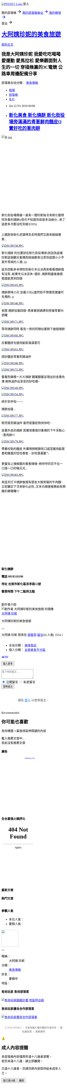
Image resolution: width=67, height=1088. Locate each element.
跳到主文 (7, 44)
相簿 (12, 90)
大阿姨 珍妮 (9, 613)
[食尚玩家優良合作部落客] (19, 1017)
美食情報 (32, 82)
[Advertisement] (33, 176)
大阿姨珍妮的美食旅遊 (31, 34)
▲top (4, 656)
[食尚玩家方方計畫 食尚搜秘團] (22, 1000)
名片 (12, 99)
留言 (40, 634)
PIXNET (17, 1027)
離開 (21, 1080)
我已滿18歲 (9, 1080)
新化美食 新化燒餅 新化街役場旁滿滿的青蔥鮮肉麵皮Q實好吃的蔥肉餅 (37, 122)
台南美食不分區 (35, 649)
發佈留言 (8, 686)
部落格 (13, 94)
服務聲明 (40, 1031)
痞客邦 (32, 634)
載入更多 (8, 663)
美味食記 (30, 645)
